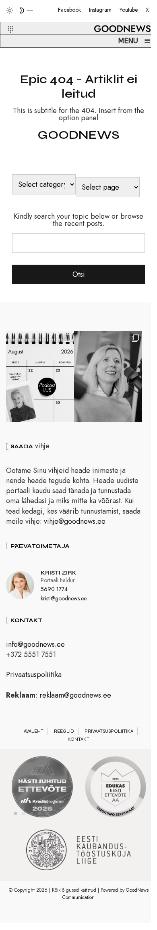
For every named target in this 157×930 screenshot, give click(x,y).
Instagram (100, 10)
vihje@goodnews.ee (74, 521)
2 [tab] (24, 813)
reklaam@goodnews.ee (75, 695)
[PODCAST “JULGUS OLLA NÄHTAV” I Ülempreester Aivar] (40, 376)
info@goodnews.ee (35, 644)
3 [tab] (32, 813)
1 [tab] (16, 813)
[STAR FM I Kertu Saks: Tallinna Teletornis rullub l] (108, 376)
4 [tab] (40, 813)
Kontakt (78, 739)
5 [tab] (48, 813)
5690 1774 (54, 589)
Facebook (69, 10)
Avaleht (33, 731)
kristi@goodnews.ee (64, 598)
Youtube (129, 10)
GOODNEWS (78, 134)
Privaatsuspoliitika (34, 674)
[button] (5, 19)
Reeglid (64, 731)
